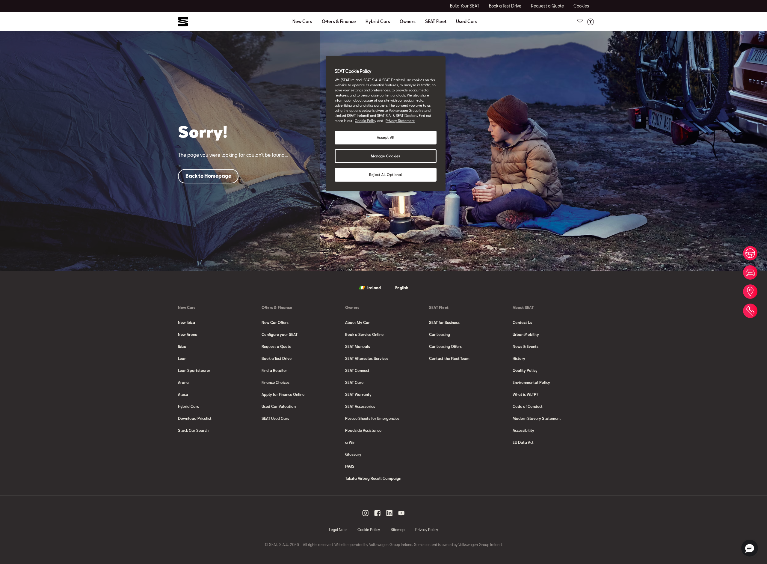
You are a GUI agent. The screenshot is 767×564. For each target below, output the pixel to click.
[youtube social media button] (401, 513)
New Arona (187, 334)
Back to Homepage (208, 176)
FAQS (349, 466)
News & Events (525, 346)
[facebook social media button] (377, 513)
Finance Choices (275, 382)
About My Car (357, 322)
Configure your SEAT (280, 334)
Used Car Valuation (279, 406)
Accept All (386, 137)
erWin (350, 442)
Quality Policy (525, 370)
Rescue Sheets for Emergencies (372, 418)
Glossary (353, 454)
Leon (182, 358)
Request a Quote (276, 346)
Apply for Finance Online (283, 394)
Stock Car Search (193, 430)
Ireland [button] (374, 288)
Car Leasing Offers (445, 346)
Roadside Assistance (363, 430)
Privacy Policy (426, 529)
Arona (183, 382)
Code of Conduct (528, 406)
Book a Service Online (364, 334)
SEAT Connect (357, 370)
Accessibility (523, 430)
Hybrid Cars (378, 21)
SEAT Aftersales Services (366, 358)
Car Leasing (439, 334)
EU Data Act (523, 442)
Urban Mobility (526, 334)
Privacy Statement (400, 121)
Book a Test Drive (277, 358)
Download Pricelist (195, 418)
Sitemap (397, 529)
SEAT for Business (444, 322)
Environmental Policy (531, 382)
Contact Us (522, 322)
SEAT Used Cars (275, 418)
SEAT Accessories (360, 406)
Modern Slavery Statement (537, 418)
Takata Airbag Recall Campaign (373, 478)
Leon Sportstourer (194, 370)
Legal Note (338, 529)
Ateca (183, 394)
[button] (749, 548)
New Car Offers (275, 322)
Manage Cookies (385, 156)
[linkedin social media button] (389, 513)
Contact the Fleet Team (449, 358)
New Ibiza (186, 322)
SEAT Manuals (357, 346)
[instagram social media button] (365, 513)
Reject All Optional (385, 175)
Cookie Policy (368, 529)
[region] (386, 123)
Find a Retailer (274, 370)
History (519, 358)
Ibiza (182, 346)
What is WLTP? (525, 394)
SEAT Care (354, 382)
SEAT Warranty (358, 394)
